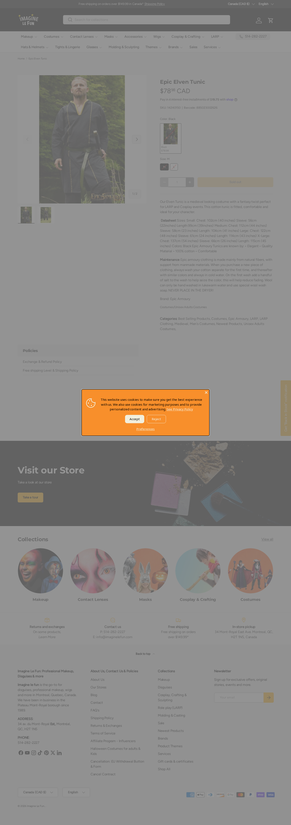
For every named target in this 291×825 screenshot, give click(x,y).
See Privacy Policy (180, 409)
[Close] (206, 392)
